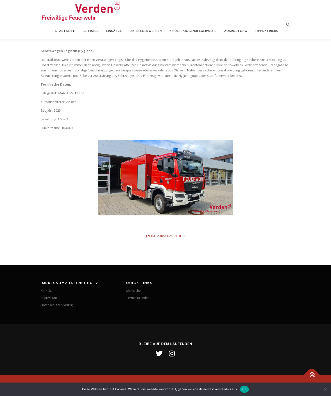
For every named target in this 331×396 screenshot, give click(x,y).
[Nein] (325, 389)
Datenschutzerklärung (57, 305)
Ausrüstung (235, 31)
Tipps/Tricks (266, 31)
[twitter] (159, 353)
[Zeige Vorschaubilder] (165, 236)
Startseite (65, 31)
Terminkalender (137, 298)
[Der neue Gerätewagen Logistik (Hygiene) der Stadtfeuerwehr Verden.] (165, 178)
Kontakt (46, 290)
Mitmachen (134, 290)
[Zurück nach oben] (312, 375)
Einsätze (114, 31)
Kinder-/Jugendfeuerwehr (193, 31)
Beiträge (91, 31)
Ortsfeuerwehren (145, 31)
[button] (286, 24)
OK (244, 389)
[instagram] (171, 353)
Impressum (49, 298)
